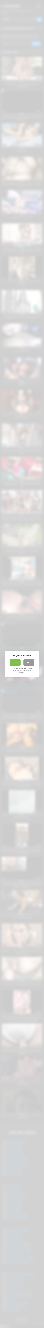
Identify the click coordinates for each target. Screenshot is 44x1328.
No (28, 662)
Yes (15, 662)
